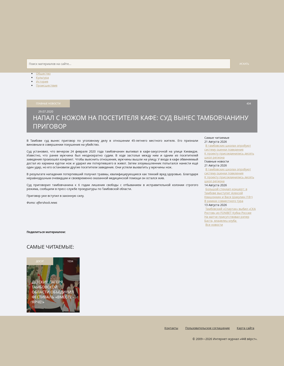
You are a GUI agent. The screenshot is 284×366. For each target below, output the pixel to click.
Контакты (171, 328)
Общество (43, 74)
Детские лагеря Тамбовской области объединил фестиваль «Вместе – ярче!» (53, 291)
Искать (244, 64)
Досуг (40, 261)
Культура (42, 77)
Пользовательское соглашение (207, 328)
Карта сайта (245, 328)
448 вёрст (39, 306)
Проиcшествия (46, 85)
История (42, 81)
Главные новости (48, 103)
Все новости (214, 225)
